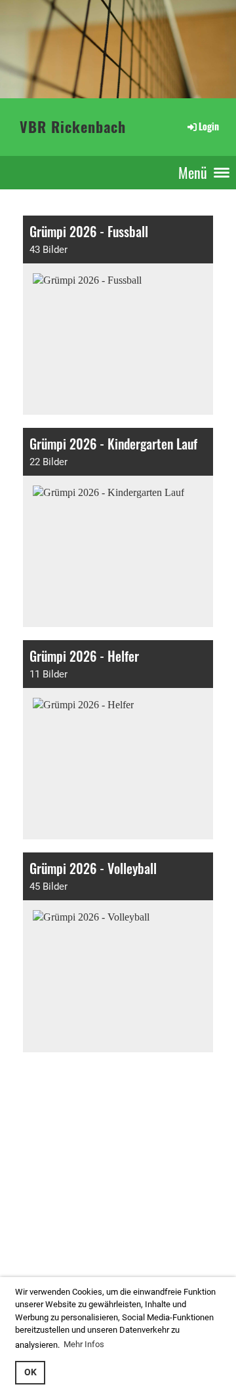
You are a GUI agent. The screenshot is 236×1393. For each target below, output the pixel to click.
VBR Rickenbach (73, 126)
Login (209, 126)
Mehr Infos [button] (84, 1344)
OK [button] (30, 1372)
